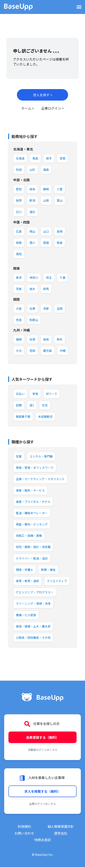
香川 (32, 243)
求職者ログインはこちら (42, 750)
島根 (60, 231)
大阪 (19, 308)
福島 (46, 169)
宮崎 (32, 351)
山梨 (46, 200)
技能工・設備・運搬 (29, 535)
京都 (46, 308)
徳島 (60, 243)
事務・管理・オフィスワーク (34, 468)
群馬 (46, 289)
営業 (19, 456)
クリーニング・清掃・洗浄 (33, 603)
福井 (32, 212)
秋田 (19, 169)
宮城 (62, 158)
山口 (46, 231)
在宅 (45, 405)
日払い (20, 394)
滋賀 (60, 308)
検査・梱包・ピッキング (32, 524)
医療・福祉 (48, 570)
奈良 (19, 320)
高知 (19, 254)
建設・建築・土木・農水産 (33, 626)
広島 (19, 231)
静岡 (46, 189)
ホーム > (27, 108)
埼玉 (49, 277)
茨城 (19, 289)
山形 (32, 169)
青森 (35, 158)
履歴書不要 (23, 416)
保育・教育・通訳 (27, 581)
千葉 (62, 277)
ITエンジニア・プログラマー (34, 592)
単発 (35, 394)
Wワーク (51, 394)
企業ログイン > (52, 108)
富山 (60, 200)
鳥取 (19, 243)
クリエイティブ (57, 581)
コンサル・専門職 (41, 456)
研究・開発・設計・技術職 (33, 547)
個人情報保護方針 (60, 826)
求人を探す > (42, 94)
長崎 (46, 339)
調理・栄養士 (24, 570)
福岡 (19, 339)
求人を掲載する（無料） (42, 791)
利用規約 (24, 826)
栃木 (32, 289)
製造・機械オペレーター (32, 513)
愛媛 (46, 243)
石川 (19, 212)
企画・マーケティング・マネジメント (40, 479)
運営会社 (60, 833)
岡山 (32, 231)
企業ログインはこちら (42, 804)
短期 (19, 405)
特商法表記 (42, 839)
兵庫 (32, 308)
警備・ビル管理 (26, 615)
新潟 (32, 200)
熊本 (60, 339)
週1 (32, 405)
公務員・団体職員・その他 (33, 637)
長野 (19, 200)
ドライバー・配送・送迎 (32, 558)
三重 (60, 189)
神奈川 (34, 277)
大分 (19, 351)
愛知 (19, 189)
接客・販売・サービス (30, 490)
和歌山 (34, 320)
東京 (19, 277)
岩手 (49, 158)
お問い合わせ (24, 833)
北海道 (20, 158)
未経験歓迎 (45, 416)
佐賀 (32, 339)
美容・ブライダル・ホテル (33, 502)
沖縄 (62, 351)
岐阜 (32, 189)
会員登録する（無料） (42, 737)
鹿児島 (47, 351)
